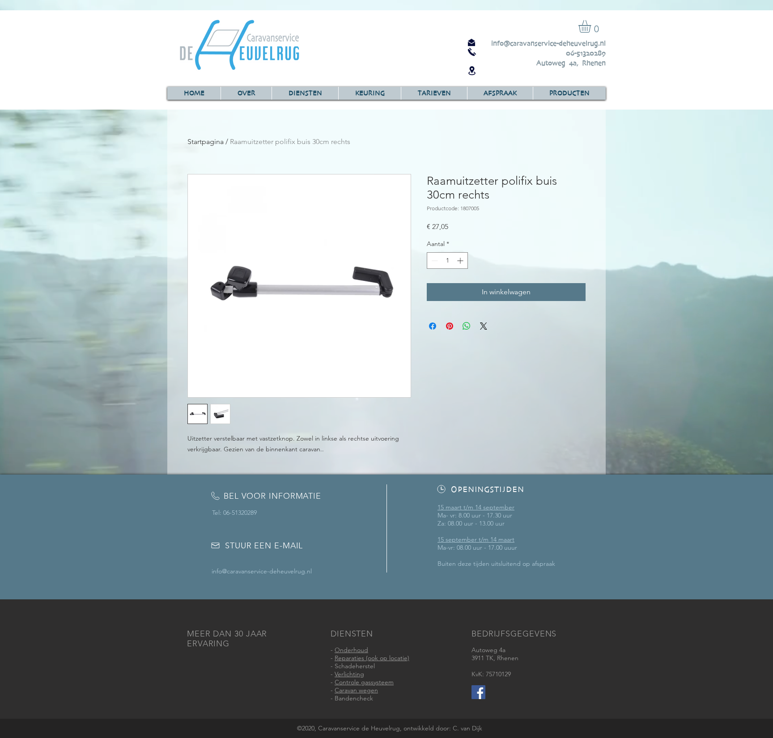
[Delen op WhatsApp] (466, 326)
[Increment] (461, 260)
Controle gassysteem (364, 682)
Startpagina (205, 141)
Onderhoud (351, 650)
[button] (592, 26)
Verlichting (349, 674)
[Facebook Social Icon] (478, 692)
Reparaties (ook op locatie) (372, 658)
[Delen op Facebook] (432, 326)
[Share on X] (483, 326)
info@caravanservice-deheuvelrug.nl (548, 43)
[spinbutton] (447, 260)
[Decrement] (433, 260)
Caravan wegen (356, 690)
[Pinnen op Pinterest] (449, 326)
